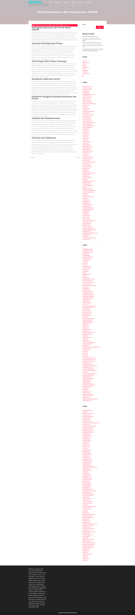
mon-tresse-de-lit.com (87, 534)
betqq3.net (85, 198)
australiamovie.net (86, 89)
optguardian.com (86, 441)
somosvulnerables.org (87, 501)
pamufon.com (85, 504)
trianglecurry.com (86, 520)
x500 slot (42, 576)
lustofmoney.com (86, 392)
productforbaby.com (87, 302)
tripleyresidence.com (87, 498)
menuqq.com (31, 569)
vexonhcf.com (85, 110)
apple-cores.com (86, 218)
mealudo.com (85, 339)
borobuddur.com (86, 456)
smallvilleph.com (86, 144)
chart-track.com (86, 155)
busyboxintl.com (86, 290)
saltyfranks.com (86, 132)
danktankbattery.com (87, 337)
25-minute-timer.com (87, 460)
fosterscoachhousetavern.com (89, 305)
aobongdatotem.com (87, 421)
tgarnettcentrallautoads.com (89, 103)
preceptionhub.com (86, 418)
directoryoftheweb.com (87, 257)
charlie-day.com (86, 340)
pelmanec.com (85, 253)
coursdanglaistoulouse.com (88, 94)
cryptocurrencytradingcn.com (89, 370)
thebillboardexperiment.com (89, 531)
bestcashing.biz (86, 163)
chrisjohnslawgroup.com (88, 493)
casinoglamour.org (86, 234)
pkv (83, 75)
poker (42, 569)
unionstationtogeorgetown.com (89, 467)
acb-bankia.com (86, 350)
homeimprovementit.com (88, 413)
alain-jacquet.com (86, 283)
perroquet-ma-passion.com (88, 544)
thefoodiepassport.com (87, 207)
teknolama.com (86, 301)
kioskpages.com (86, 519)
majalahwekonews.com (87, 250)
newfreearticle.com (86, 312)
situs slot (40, 574)
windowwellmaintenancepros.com (90, 399)
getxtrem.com (85, 326)
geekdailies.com (86, 549)
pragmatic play (31, 578)
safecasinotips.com (86, 486)
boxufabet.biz (85, 538)
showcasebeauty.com (87, 121)
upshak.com (85, 353)
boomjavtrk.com (86, 558)
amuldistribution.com (87, 454)
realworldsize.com (86, 299)
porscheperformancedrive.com (89, 506)
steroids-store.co (86, 176)
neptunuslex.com (86, 95)
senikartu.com (85, 269)
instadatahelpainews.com (88, 547)
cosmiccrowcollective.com (88, 282)
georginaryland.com (87, 182)
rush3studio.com (86, 260)
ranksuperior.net (86, 381)
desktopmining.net (86, 223)
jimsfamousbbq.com (87, 86)
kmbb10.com (85, 324)
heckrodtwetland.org (87, 188)
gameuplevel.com (86, 451)
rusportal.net (85, 271)
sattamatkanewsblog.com (88, 369)
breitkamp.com (85, 497)
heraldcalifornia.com (87, 478)
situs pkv (84, 60)
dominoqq (84, 71)
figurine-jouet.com (86, 541)
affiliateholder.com (86, 400)
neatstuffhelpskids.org (87, 151)
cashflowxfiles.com (86, 323)
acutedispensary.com (87, 367)
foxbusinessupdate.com (87, 343)
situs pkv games (86, 62)
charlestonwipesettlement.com (89, 373)
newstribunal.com (86, 415)
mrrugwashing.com (86, 348)
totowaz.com (85, 372)
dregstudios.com (86, 149)
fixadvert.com (85, 105)
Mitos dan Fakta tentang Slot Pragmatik (91, 42)
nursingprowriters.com (87, 364)
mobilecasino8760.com (87, 196)
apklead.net (85, 560)
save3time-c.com (86, 108)
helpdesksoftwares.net (87, 410)
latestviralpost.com (86, 310)
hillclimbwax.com (86, 388)
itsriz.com (84, 275)
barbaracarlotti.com (87, 222)
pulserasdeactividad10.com (88, 220)
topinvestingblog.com (87, 127)
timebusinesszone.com (87, 394)
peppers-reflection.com (87, 395)
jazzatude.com (85, 135)
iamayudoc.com (86, 468)
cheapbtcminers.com (87, 465)
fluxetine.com (85, 195)
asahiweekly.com (86, 473)
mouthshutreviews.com (87, 432)
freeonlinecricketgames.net (88, 162)
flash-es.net (85, 351)
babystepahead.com (87, 383)
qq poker (38, 586)
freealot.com (85, 471)
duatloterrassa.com (86, 503)
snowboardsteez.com (87, 320)
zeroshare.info (85, 138)
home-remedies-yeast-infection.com (90, 422)
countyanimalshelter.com (88, 378)
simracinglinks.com (86, 116)
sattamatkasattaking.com (88, 528)
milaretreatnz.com (86, 141)
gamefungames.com (87, 459)
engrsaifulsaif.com (86, 463)
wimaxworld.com (86, 160)
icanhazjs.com (85, 212)
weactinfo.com (85, 328)
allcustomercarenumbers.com (89, 490)
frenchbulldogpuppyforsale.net (89, 229)
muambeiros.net (86, 168)
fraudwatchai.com (86, 446)
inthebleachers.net (86, 225)
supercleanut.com (86, 475)
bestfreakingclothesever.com (89, 359)
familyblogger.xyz (86, 492)
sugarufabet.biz (86, 536)
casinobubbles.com (86, 437)
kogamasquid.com (86, 231)
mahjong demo (85, 67)
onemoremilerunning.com (88, 318)
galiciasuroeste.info (87, 146)
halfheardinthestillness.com (88, 190)
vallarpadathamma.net (87, 298)
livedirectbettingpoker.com (88, 342)
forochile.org (85, 154)
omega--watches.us (86, 100)
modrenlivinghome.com (87, 545)
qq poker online (38, 603)
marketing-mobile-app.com (88, 332)
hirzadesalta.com (86, 434)
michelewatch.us (86, 98)
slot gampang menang (33, 606)
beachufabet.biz (86, 533)
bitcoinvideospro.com (87, 280)
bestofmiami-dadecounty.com (89, 426)
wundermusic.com (86, 457)
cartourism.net (85, 217)
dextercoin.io (85, 236)
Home (50, 2)
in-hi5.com (84, 264)
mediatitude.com (86, 113)
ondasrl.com (85, 511)
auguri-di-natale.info (87, 97)
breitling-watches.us (87, 102)
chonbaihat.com (86, 171)
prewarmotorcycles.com (88, 114)
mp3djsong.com (86, 92)
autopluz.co (85, 106)
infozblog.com (85, 170)
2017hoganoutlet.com (87, 252)
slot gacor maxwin (40, 582)
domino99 (34, 570)
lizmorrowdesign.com (87, 516)
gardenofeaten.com (86, 315)
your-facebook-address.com (88, 542)
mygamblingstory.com (87, 249)
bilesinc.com (85, 140)
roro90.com (85, 261)
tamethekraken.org (86, 508)
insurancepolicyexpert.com (88, 122)
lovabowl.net (85, 411)
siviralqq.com (85, 356)
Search (84, 24)
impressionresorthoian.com (88, 358)
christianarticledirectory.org (89, 237)
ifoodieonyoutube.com (87, 427)
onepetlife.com (85, 530)
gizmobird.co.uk (86, 91)
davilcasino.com (86, 445)
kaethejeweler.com (86, 527)
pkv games (37, 569)
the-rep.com (85, 130)
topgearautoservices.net (88, 539)
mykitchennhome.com (87, 204)
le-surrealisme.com (86, 119)
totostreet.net (85, 443)
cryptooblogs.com (86, 449)
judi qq (84, 65)
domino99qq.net (86, 255)
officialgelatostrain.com (87, 525)
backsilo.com (85, 354)
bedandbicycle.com (86, 476)
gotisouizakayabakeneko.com (89, 285)
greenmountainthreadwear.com (89, 365)
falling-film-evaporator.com (88, 361)
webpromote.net (86, 174)
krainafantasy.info (86, 266)
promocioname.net (86, 158)
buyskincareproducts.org (88, 228)
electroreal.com (86, 424)
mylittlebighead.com (87, 470)
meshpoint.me (85, 287)
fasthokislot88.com (86, 484)
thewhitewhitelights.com (88, 185)
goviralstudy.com (86, 215)
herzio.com (84, 263)
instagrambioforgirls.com (88, 321)
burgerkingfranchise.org (88, 296)
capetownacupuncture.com (88, 279)
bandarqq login (40, 584)
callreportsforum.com (87, 553)
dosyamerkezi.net (86, 117)
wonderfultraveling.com (87, 157)
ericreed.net (85, 193)
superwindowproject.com (88, 209)
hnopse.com (85, 389)
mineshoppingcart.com (87, 429)
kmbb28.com (85, 552)
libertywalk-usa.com (87, 87)
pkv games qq (34, 574)
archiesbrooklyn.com (87, 166)
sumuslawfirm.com (86, 362)
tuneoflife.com (85, 397)
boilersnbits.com (86, 309)
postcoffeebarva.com (87, 293)
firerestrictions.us (86, 165)
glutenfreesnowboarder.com (88, 514)
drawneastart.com (86, 482)
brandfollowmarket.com (87, 375)
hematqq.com (31, 603)
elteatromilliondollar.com (88, 294)
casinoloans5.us (86, 199)
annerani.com (85, 133)
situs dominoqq (85, 73)
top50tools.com (86, 129)
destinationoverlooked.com (88, 384)
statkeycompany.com (87, 124)
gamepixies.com (86, 481)
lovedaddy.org (85, 345)
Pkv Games (66, 2)
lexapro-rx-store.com (87, 226)
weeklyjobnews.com (87, 376)
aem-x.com (84, 448)
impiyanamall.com (86, 440)
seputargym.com (86, 438)
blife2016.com (85, 512)
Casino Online (58, 2)
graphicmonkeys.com (87, 479)
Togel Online (89, 2)
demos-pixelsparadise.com (88, 111)
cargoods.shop (85, 277)
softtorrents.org (86, 500)
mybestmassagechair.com (88, 192)
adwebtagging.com (86, 380)
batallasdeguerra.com (87, 147)
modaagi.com (85, 143)
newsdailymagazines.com (88, 416)
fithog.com (84, 179)
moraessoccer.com (86, 152)
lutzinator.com (85, 509)
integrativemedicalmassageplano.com (91, 347)
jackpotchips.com (86, 487)
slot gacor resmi (32, 584)
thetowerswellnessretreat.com (89, 523)
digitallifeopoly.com (86, 435)
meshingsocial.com (86, 329)
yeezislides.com (86, 419)
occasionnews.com (86, 391)
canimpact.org (85, 214)
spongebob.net (85, 288)
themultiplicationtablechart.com (89, 233)
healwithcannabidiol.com (88, 517)
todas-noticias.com (86, 268)
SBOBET (74, 2)
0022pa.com (85, 136)
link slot (84, 68)
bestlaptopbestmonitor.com (88, 181)
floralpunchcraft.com (87, 334)
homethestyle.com (86, 452)
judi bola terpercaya (39, 597)
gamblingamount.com (87, 386)
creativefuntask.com (87, 462)
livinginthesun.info (86, 274)
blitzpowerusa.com (86, 313)
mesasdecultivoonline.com (88, 307)
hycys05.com (85, 316)
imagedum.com (85, 522)
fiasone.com (85, 335)
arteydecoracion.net (87, 177)
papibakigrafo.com (86, 211)
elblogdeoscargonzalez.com (88, 173)
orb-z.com (84, 304)
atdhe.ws (84, 187)
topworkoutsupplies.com (88, 430)
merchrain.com (85, 550)
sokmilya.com (85, 555)
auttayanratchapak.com (88, 291)
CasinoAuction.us (86, 201)
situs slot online (32, 582)
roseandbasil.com (86, 184)
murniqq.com (41, 601)
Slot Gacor (80, 2)
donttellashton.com (86, 258)
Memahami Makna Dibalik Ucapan (90, 36)
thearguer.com (85, 331)
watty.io (84, 272)
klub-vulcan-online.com (87, 495)
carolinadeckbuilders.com (88, 125)
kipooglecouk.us (86, 203)
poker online (85, 70)
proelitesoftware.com (87, 489)
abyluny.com (85, 557)
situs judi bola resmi (33, 601)
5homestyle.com (86, 239)
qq (83, 76)
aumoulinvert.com (86, 206)
